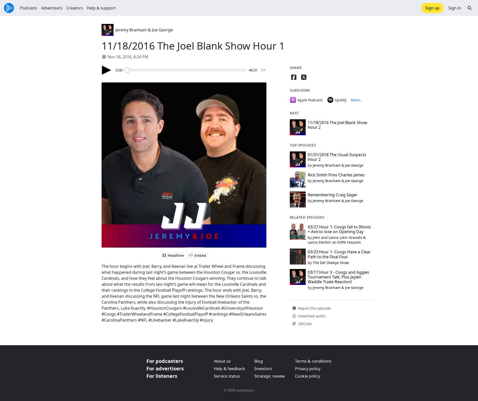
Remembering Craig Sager (333, 195)
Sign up (432, 8)
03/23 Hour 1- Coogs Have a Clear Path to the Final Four (339, 254)
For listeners (161, 376)
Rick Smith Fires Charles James (336, 175)
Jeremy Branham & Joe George (144, 30)
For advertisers (165, 368)
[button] (469, 8)
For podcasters (164, 361)
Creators (74, 8)
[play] (107, 70)
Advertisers (51, 8)
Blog (258, 361)
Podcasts (28, 8)
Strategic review (269, 376)
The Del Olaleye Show (331, 262)
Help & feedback (229, 368)
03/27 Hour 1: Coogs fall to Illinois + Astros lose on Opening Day (339, 229)
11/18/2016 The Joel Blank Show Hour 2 (337, 125)
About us (222, 361)
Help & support (101, 8)
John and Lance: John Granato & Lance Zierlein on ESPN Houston (337, 240)
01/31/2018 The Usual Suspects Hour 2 (337, 157)
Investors (263, 368)
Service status (227, 376)
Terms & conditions (313, 361)
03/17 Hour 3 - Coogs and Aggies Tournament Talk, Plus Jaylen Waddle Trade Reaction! (338, 276)
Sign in (454, 8)
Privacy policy (307, 368)
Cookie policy (307, 376)
